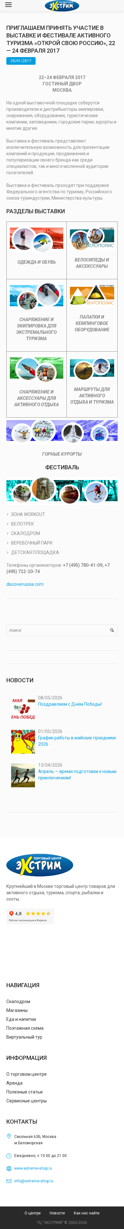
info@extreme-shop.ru (33, 1181)
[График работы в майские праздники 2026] (23, 742)
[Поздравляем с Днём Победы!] (23, 708)
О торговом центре (26, 1074)
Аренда (14, 1083)
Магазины (17, 1010)
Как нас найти (87, 1213)
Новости (57, 1213)
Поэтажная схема (25, 1028)
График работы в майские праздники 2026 (77, 741)
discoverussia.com (25, 584)
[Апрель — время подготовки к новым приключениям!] (23, 775)
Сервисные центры (26, 1100)
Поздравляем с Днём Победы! (70, 704)
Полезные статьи (24, 1091)
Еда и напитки (21, 1019)
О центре (32, 1213)
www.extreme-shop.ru (33, 1168)
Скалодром (18, 1001)
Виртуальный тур (24, 1037)
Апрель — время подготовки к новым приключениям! (77, 774)
